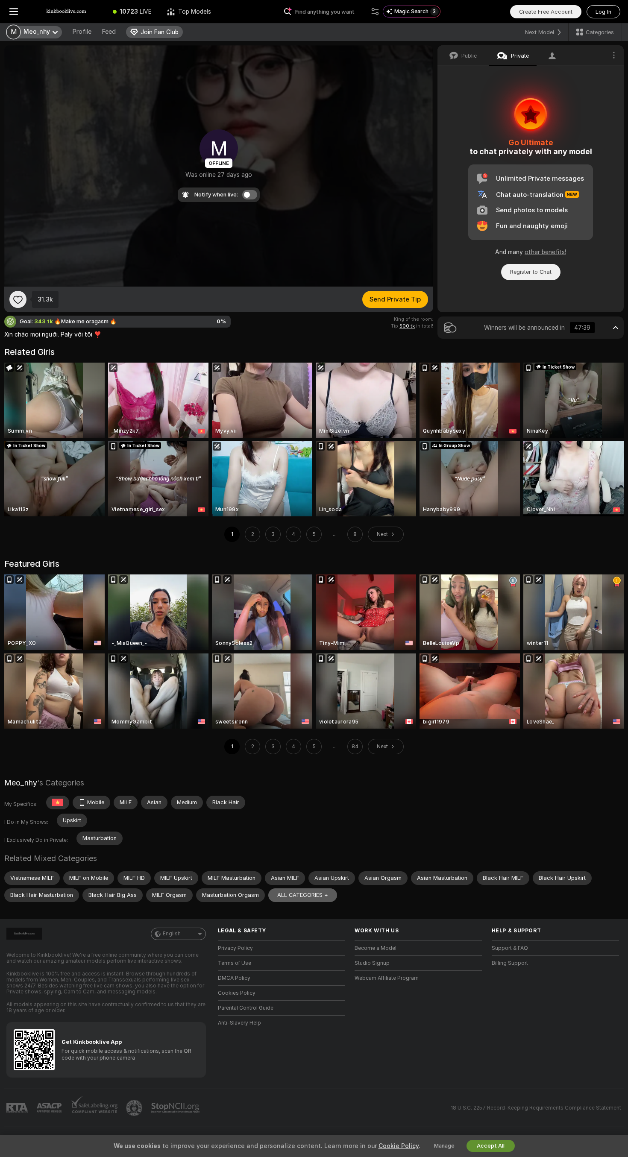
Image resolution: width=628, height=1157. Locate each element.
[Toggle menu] (13, 11)
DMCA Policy (234, 978)
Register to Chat (531, 272)
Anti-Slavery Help (239, 1023)
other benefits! (545, 252)
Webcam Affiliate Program (387, 978)
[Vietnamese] (57, 802)
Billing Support (510, 963)
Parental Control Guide (245, 1008)
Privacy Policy (235, 948)
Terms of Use (234, 963)
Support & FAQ (510, 948)
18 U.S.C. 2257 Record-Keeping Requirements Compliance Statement (536, 1108)
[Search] (375, 12)
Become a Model (375, 948)
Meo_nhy (20, 782)
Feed (109, 31)
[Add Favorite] (17, 299)
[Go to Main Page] (66, 11)
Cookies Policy (236, 993)
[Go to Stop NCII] (176, 1108)
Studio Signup (372, 963)
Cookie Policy (399, 1145)
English (172, 934)
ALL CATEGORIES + (302, 895)
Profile (81, 31)
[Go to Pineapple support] (135, 1108)
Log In (603, 12)
